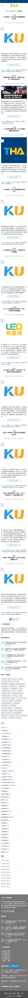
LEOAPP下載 (4, 733)
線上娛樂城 (8, 364)
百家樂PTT (4, 826)
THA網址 (3, 960)
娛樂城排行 (20, 710)
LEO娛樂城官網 (5, 688)
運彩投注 (3, 852)
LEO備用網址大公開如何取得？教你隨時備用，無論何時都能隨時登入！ (16, 668)
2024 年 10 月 (4, 869)
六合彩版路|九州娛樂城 (6, 708)
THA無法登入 (4, 765)
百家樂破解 (23, 715)
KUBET (3, 727)
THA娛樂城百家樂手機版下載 (17, 693)
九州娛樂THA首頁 (6, 776)
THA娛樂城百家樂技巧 (6, 695)
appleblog (21, 22)
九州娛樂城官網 (4, 123)
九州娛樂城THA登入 (6, 779)
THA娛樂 (14, 691)
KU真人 (11, 986)
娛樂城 (15, 710)
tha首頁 (20, 695)
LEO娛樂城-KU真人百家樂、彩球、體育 (10, 681)
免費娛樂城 (4, 791)
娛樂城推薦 (4, 805)
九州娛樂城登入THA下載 (7, 785)
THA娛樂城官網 (5, 762)
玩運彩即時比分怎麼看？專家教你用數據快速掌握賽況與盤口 (16, 643)
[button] (2, 5)
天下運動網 (10, 710)
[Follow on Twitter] (8, 911)
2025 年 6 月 (4, 863)
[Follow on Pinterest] (13, 911)
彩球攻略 (3, 823)
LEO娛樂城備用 (22, 242)
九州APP (3, 768)
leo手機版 (20, 688)
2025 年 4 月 (4, 866)
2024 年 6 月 (4, 878)
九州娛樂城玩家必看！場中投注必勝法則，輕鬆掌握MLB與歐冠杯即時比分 (15, 655)
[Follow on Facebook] (2, 911)
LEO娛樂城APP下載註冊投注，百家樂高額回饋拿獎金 (13, 683)
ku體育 (8, 678)
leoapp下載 (14, 678)
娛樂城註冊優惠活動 (17, 712)
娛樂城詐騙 (14, 75)
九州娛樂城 (17, 551)
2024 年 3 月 (4, 886)
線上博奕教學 (4, 843)
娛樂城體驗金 (8, 183)
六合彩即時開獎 (12, 705)
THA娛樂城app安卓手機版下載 (7, 551)
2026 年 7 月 (4, 860)
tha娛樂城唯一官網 (6, 693)
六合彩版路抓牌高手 (17, 708)
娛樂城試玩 (4, 814)
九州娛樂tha (4, 700)
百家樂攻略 (4, 828)
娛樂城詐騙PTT (5, 811)
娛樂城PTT (4, 802)
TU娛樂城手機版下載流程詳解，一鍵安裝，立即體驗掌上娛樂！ (15, 661)
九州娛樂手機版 (16, 703)
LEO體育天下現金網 (6, 691)
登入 (14, 966)
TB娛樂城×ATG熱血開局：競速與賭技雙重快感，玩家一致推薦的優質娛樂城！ (15, 649)
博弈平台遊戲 (4, 794)
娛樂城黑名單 (19, 71)
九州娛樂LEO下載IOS (7, 771)
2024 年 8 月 (4, 872)
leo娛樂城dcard (5, 686)
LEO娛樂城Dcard (5, 739)
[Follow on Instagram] (5, 911)
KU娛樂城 (14, 15)
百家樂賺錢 (4, 840)
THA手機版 (3, 426)
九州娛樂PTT (23, 121)
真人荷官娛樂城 (16, 426)
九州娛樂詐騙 (4, 705)
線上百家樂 (4, 846)
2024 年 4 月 (4, 883)
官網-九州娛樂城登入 (19, 244)
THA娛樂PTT (4, 756)
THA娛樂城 (14, 127)
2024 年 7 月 (4, 875)
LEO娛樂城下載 (5, 745)
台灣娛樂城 (4, 710)
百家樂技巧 (17, 715)
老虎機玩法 (4, 849)
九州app (18, 698)
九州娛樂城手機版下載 (10, 71)
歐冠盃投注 (11, 715)
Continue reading (14, 64)
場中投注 (3, 800)
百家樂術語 (4, 837)
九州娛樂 (3, 71)
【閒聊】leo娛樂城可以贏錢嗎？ (8, 698)
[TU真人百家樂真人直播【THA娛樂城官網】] (14, 5)
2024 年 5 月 (4, 881)
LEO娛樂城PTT (13, 686)
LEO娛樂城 (14, 307)
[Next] (17, 619)
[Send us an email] (10, 911)
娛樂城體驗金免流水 (6, 817)
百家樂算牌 (4, 717)
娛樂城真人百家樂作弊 (6, 712)
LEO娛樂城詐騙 (22, 70)
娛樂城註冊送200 (10, 302)
